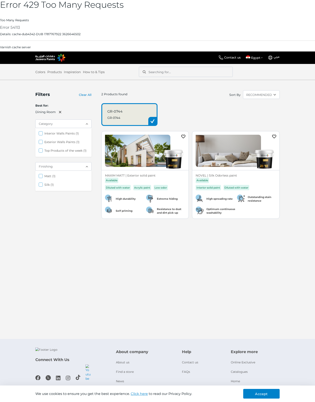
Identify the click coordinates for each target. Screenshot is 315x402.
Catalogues (239, 372)
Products (54, 72)
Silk (49, 185)
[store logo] (50, 58)
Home (235, 381)
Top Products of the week (65, 150)
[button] (255, 57)
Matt (50, 176)
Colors (40, 72)
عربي (277, 56)
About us (122, 362)
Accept (261, 394)
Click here (139, 394)
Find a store (125, 372)
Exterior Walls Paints (62, 142)
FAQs (186, 372)
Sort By (235, 95)
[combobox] (186, 72)
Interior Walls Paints (61, 133)
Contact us (232, 57)
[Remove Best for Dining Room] (60, 112)
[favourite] (183, 137)
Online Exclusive (243, 362)
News (120, 381)
